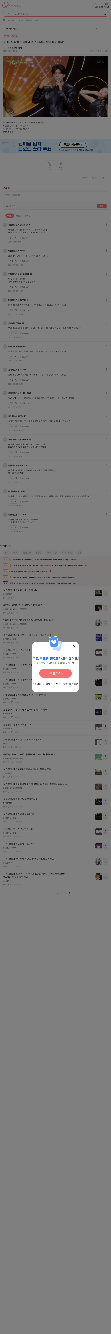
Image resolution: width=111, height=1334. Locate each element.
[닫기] (74, 646)
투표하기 (55, 673)
